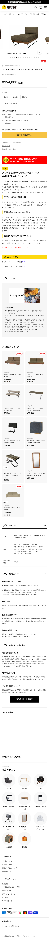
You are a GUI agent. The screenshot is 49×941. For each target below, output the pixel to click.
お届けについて (7, 865)
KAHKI (6, 97)
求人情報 (5, 897)
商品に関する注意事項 (9, 149)
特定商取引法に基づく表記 (11, 887)
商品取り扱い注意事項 (24, 699)
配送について (6, 146)
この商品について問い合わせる (11, 143)
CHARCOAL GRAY (10, 103)
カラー (4, 92)
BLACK (15, 97)
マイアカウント (7, 901)
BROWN (25, 97)
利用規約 (5, 884)
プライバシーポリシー (9, 894)
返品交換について (8, 871)
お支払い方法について (9, 868)
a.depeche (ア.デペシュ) (12, 66)
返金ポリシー (6, 890)
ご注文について (7, 861)
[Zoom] (39, 52)
